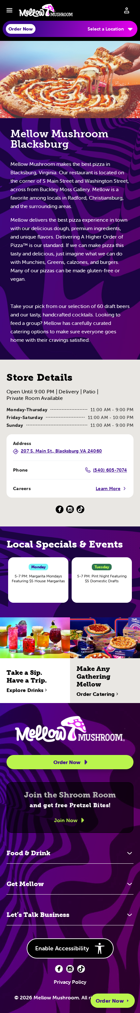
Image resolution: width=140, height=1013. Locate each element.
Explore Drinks (25, 690)
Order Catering (96, 694)
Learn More (108, 488)
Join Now (65, 820)
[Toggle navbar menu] (9, 10)
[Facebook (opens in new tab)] (59, 969)
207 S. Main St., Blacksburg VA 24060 (61, 451)
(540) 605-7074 (110, 470)
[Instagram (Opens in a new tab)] (70, 509)
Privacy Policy (70, 981)
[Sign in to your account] (126, 10)
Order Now (110, 1000)
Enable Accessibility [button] (62, 948)
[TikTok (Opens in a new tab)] (80, 509)
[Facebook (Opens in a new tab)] (59, 509)
